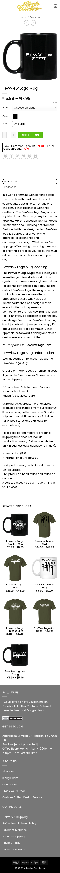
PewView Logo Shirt (38, 345)
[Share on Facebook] (11, 156)
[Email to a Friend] (23, 156)
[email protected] (26, 744)
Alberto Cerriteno (34, 868)
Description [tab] (11, 181)
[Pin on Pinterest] (29, 156)
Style (5, 107)
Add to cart (31, 135)
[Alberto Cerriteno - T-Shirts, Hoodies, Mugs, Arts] (30, 6)
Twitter (21, 706)
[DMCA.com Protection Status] (12, 718)
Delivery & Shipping (15, 817)
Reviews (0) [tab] (10, 187)
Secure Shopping (13, 836)
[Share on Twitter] (17, 156)
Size (4, 123)
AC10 (26, 149)
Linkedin (7, 710)
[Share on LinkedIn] (35, 156)
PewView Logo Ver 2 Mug (15, 673)
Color (5, 116)
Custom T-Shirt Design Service (22, 797)
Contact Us (9, 784)
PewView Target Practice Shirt (15, 630)
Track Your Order (13, 791)
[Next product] (26, 22)
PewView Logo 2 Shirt (15, 586)
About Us (8, 772)
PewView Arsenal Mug (44, 586)
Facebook (9, 706)
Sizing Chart (10, 778)
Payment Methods (14, 830)
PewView (35, 17)
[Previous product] (33, 22)
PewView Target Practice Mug (15, 543)
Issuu (17, 710)
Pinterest (46, 706)
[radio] (15, 116)
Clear (55, 103)
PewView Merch (12, 221)
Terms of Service (13, 849)
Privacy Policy (11, 843)
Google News (35, 710)
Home (23, 17)
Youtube (33, 706)
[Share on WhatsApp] (5, 156)
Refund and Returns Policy (19, 823)
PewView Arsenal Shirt (44, 543)
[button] (4, 6)
